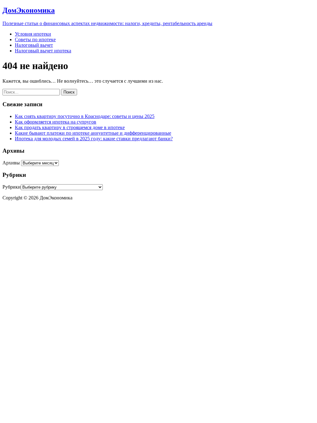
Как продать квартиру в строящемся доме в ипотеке (70, 127)
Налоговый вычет (34, 45)
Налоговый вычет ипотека (43, 50)
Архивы (11, 162)
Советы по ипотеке (35, 39)
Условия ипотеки (33, 34)
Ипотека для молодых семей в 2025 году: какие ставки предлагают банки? (94, 138)
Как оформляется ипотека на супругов (55, 121)
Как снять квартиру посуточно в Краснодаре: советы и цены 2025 (84, 116)
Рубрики (11, 187)
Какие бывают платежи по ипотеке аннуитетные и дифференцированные (93, 133)
